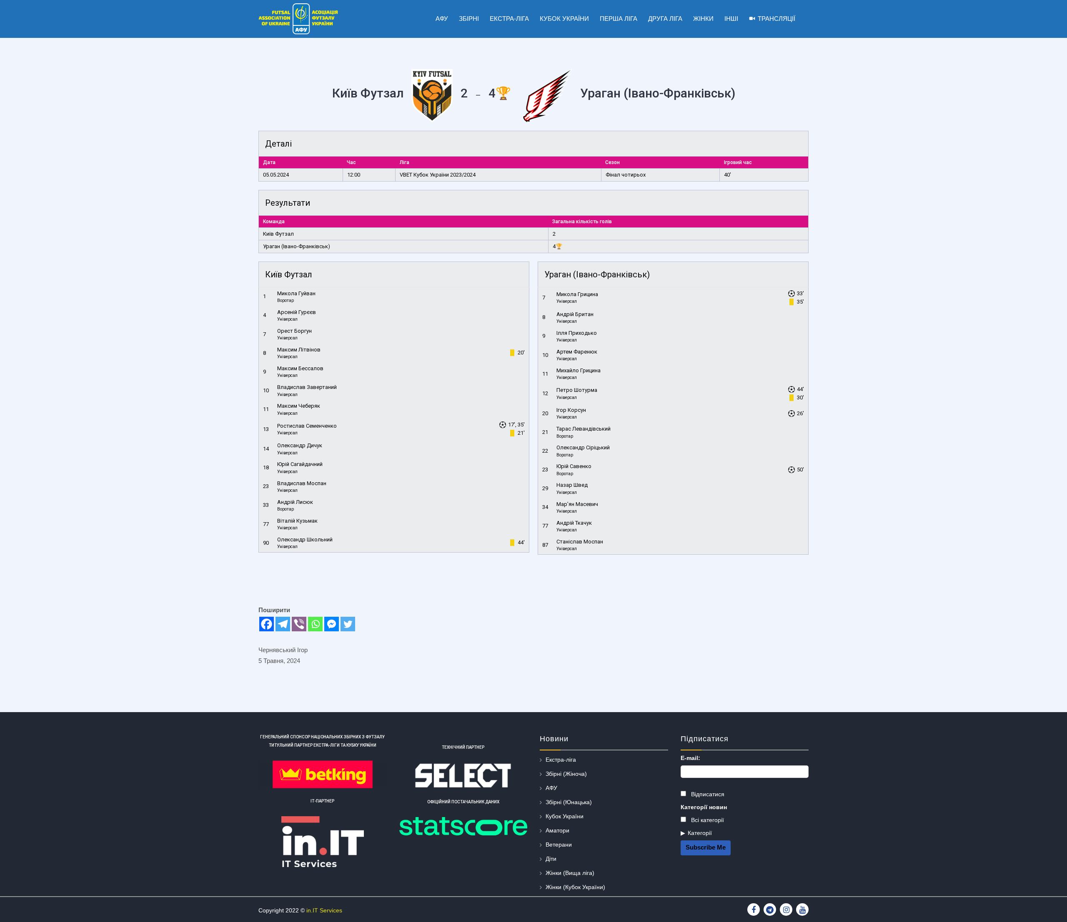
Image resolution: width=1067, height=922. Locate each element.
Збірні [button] (469, 18)
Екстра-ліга (561, 759)
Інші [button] (731, 18)
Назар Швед (572, 485)
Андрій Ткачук (574, 523)
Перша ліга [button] (618, 18)
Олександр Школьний (305, 539)
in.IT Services (324, 910)
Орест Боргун (294, 331)
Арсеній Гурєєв (296, 312)
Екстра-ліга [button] (509, 18)
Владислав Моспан (301, 483)
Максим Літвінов (299, 349)
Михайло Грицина (578, 370)
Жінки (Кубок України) (575, 887)
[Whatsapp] (315, 624)
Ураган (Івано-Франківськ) (296, 246)
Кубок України (565, 816)
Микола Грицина (577, 294)
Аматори (557, 830)
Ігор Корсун (571, 410)
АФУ (551, 788)
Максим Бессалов (300, 368)
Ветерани (559, 844)
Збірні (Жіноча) (566, 773)
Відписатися (706, 794)
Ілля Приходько (576, 333)
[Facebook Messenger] (331, 624)
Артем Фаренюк (576, 352)
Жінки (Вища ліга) (570, 873)
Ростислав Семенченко (307, 426)
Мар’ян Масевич (577, 504)
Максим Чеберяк (298, 406)
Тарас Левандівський (583, 429)
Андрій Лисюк (295, 502)
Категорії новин (704, 807)
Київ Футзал (278, 234)
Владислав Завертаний (307, 387)
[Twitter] (348, 624)
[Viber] (299, 624)
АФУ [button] (442, 18)
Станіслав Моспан (579, 541)
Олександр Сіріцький (583, 447)
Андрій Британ (575, 314)
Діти (551, 858)
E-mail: (690, 758)
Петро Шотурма (576, 390)
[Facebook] (266, 624)
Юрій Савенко (573, 466)
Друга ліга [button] (665, 18)
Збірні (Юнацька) (569, 802)
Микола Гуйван (296, 293)
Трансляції (776, 18)
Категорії (700, 833)
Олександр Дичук (299, 445)
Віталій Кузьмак (297, 521)
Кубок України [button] (564, 18)
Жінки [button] (703, 18)
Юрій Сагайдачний (300, 464)
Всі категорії (706, 820)
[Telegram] (283, 624)
